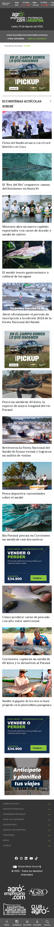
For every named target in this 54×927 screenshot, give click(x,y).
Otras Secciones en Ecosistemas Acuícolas (27, 35)
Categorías (17, 925)
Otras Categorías (16, 39)
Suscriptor (37, 925)
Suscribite (27, 925)
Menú (6, 925)
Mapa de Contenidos (37, 39)
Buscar (47, 925)
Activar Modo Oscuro (29, 800)
